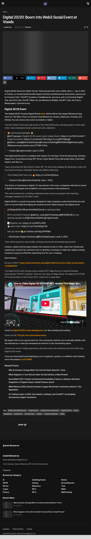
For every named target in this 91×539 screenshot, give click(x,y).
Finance (28, 27)
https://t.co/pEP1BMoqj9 (58, 139)
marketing (8, 414)
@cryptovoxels (51, 218)
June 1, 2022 (47, 180)
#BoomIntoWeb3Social (33, 209)
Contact (29, 529)
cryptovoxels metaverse (50, 410)
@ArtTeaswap (14, 136)
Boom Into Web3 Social (17, 410)
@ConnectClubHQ (47, 142)
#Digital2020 (16, 209)
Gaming (35, 483)
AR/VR (5, 483)
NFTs (34, 489)
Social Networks (67, 483)
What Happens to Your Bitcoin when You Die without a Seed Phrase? (38, 374)
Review (64, 480)
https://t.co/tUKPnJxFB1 (34, 223)
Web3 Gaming (66, 492)
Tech (63, 486)
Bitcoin (6, 486)
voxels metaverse (51, 414)
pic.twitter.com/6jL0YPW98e (37, 231)
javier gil (8, 27)
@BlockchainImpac (30, 142)
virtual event (29, 414)
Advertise (6, 529)
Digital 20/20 (66, 410)
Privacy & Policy (18, 529)
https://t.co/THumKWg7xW (34, 226)
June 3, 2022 (38, 151)
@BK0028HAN (62, 142)
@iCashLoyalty (76, 142)
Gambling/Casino (39, 480)
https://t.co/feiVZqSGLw (46, 175)
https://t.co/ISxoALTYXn (35, 139)
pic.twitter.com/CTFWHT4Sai (33, 145)
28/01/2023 (19, 27)
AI (3, 480)
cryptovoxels (33, 410)
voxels (39, 414)
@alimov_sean (14, 142)
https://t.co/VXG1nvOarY (72, 136)
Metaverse (36, 486)
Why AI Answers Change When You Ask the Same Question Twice (37, 370)
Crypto (5, 489)
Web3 (63, 489)
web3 (62, 414)
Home (5, 12)
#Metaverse (13, 145)
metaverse (18, 414)
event (76, 410)
